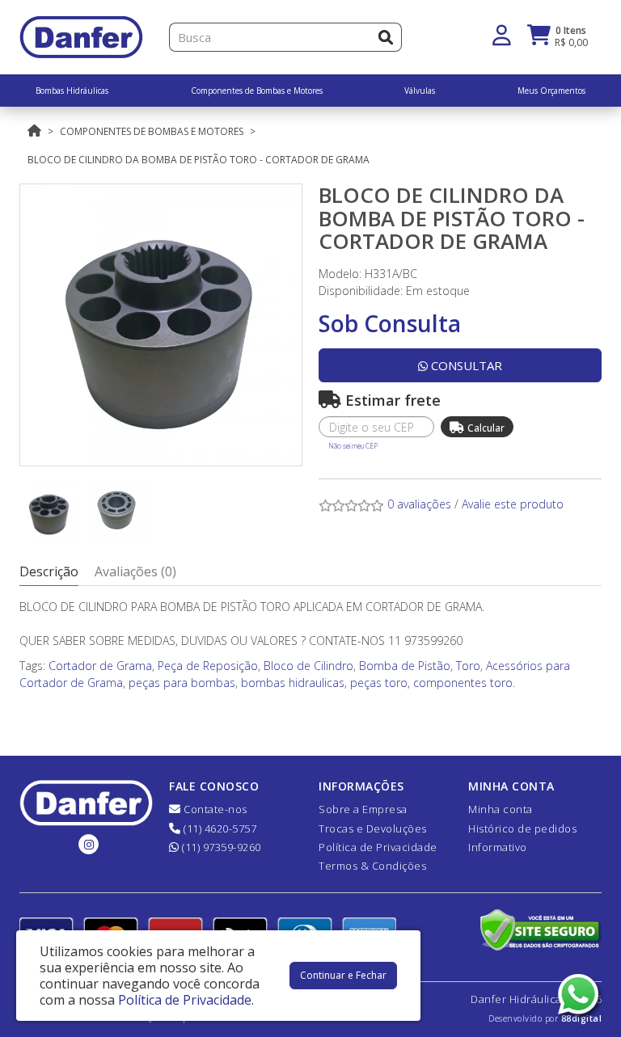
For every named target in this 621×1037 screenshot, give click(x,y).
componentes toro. (464, 682)
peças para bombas (182, 682)
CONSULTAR (465, 365)
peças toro (379, 682)
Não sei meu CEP (353, 445)
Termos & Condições (372, 865)
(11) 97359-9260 (220, 847)
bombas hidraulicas (292, 682)
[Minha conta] (501, 33)
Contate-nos (214, 809)
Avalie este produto (513, 504)
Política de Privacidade (378, 847)
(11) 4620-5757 (218, 828)
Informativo (497, 847)
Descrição (48, 571)
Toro (468, 665)
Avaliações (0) (135, 571)
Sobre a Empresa (363, 809)
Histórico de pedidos (522, 828)
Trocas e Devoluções (373, 828)
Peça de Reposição (208, 665)
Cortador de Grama (100, 665)
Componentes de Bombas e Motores (151, 131)
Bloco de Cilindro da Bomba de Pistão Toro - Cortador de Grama (198, 160)
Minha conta (500, 809)
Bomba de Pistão (404, 665)
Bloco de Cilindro (308, 665)
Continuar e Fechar (343, 975)
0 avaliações (419, 504)
